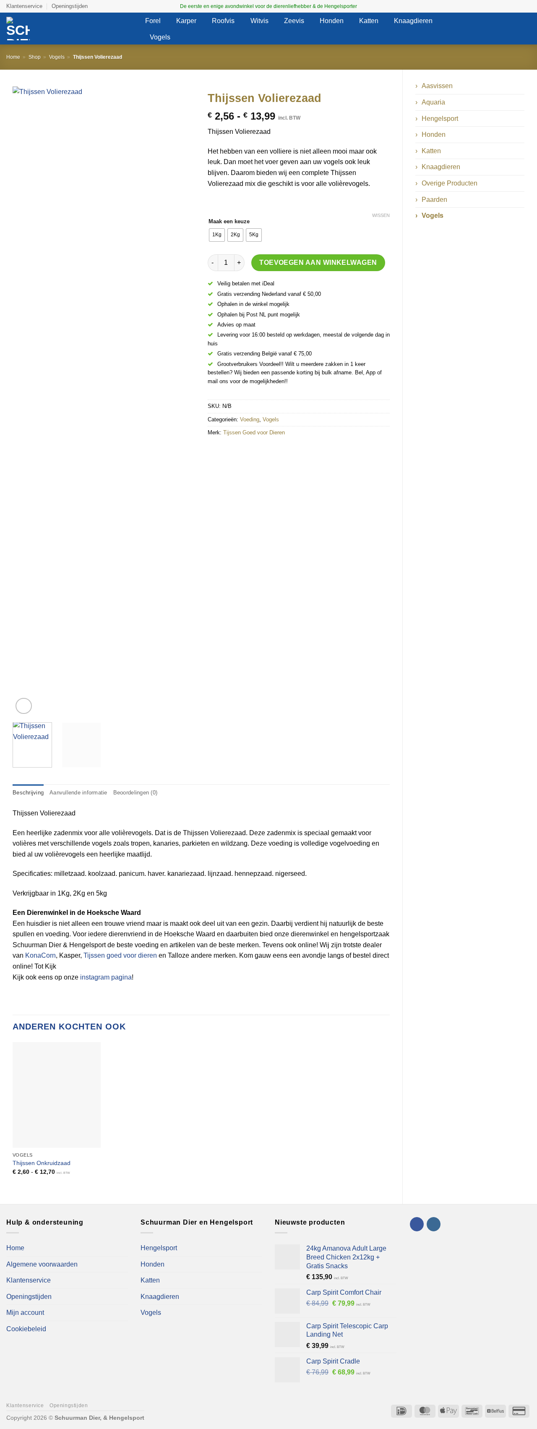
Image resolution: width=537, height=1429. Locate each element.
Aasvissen (437, 85)
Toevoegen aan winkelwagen (318, 262)
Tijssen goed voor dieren (120, 955)
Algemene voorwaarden (42, 1264)
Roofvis (223, 20)
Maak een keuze (229, 222)
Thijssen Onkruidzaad (41, 1163)
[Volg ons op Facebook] (518, 6)
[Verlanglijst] (492, 28)
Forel (153, 20)
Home (13, 57)
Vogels (160, 37)
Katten (368, 20)
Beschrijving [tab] (28, 792)
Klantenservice (24, 6)
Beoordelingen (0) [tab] (135, 792)
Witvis (259, 20)
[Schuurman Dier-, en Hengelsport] (69, 28)
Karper (186, 20)
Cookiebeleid (26, 1328)
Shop (35, 57)
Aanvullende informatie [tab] (78, 792)
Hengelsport (440, 118)
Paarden (434, 199)
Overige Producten (449, 183)
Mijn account (25, 1312)
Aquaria (433, 102)
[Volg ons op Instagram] (526, 6)
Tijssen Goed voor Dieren (254, 432)
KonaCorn (40, 955)
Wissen (381, 215)
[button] (476, 29)
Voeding (249, 419)
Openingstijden (70, 6)
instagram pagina (106, 977)
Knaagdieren (413, 20)
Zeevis (294, 20)
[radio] (216, 235)
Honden (332, 20)
